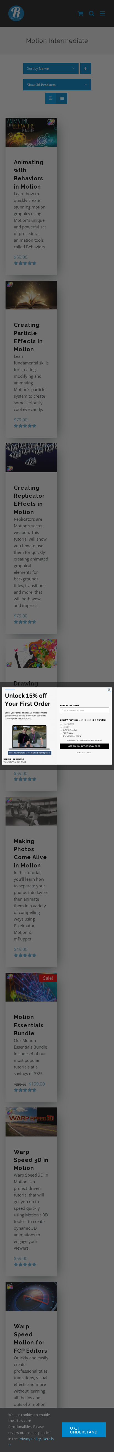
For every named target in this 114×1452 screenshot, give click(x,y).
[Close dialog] (109, 690)
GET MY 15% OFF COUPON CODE (84, 746)
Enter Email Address (69, 706)
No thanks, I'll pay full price (84, 753)
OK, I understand (84, 1429)
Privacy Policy (30, 1438)
